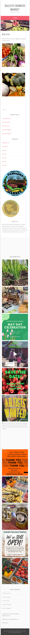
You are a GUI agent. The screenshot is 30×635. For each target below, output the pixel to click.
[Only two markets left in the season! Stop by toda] (15, 435)
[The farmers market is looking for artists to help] (15, 408)
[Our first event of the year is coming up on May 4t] (15, 381)
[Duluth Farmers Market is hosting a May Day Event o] (15, 354)
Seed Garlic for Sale (6, 118)
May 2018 (4, 157)
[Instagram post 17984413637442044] (15, 462)
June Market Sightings (6, 129)
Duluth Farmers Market (15, 7)
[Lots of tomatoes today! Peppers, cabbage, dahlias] (15, 571)
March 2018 (4, 165)
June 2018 (4, 154)
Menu (16, 18)
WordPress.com (17, 632)
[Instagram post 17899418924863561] (15, 544)
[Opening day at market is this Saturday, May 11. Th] (15, 273)
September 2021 (5, 143)
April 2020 (4, 150)
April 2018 (4, 161)
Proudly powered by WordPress (12, 631)
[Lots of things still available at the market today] (15, 517)
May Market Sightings (6, 133)
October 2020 (5, 146)
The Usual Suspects (6, 122)
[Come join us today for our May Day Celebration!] (15, 300)
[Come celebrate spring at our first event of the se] (15, 327)
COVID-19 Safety (5, 126)
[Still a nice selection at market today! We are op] (15, 489)
